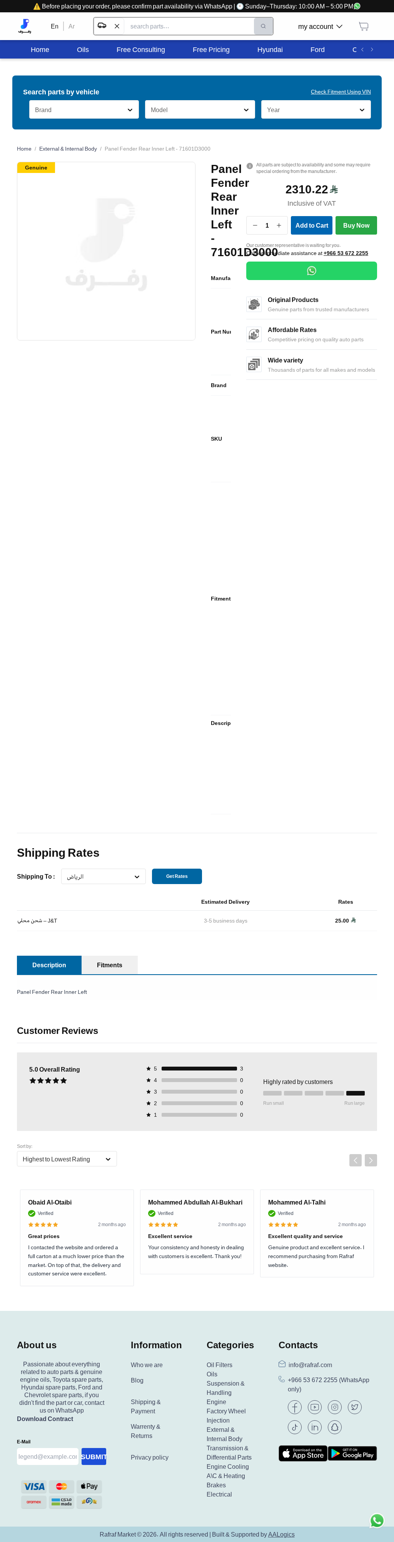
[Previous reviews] (355, 1160)
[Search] (263, 26)
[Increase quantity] (279, 225)
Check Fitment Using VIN (341, 91)
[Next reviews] (371, 1160)
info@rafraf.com (310, 1365)
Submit (94, 1456)
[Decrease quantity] (255, 225)
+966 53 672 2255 (346, 253)
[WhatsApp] (311, 271)
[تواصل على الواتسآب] (377, 1525)
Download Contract (45, 1419)
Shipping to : (36, 876)
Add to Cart (312, 225)
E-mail (23, 1442)
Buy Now (356, 225)
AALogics (281, 1534)
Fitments (109, 965)
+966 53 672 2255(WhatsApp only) (328, 1385)
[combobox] (34, 110)
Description (49, 965)
